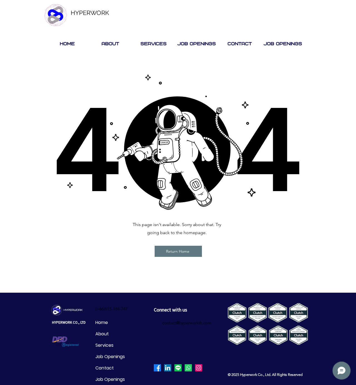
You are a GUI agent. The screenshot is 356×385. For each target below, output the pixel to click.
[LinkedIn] (167, 367)
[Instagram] (198, 367)
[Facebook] (157, 367)
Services (104, 345)
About (102, 334)
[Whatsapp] (188, 367)
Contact (104, 368)
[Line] (178, 367)
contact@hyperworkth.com (186, 322)
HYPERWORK (90, 12)
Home (101, 322)
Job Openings (110, 356)
